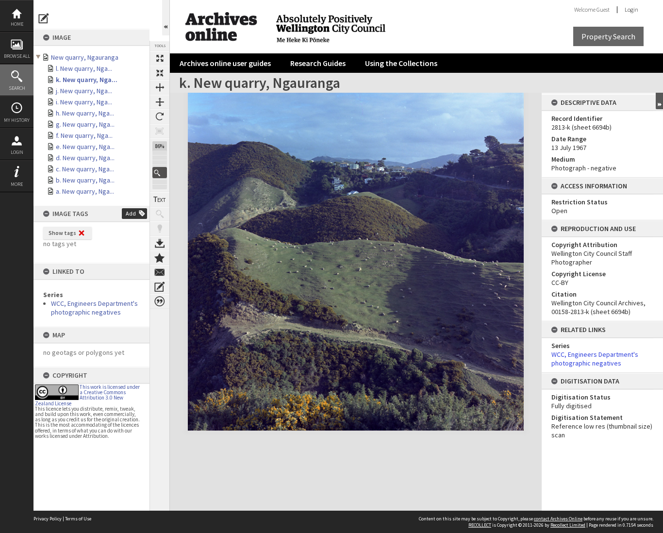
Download (159, 243)
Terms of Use (78, 519)
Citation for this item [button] (159, 301)
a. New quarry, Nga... (85, 191)
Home (17, 24)
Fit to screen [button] (159, 73)
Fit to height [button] (159, 102)
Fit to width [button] (159, 87)
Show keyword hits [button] (159, 214)
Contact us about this (159, 272)
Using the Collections (401, 63)
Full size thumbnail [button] (159, 58)
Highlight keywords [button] (159, 228)
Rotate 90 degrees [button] (159, 116)
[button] (159, 172)
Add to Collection (159, 257)
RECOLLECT (479, 525)
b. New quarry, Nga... (85, 180)
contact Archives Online (558, 519)
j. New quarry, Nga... (84, 90)
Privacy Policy (47, 519)
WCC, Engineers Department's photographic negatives (94, 307)
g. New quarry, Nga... (85, 124)
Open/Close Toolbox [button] (165, 17)
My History (17, 120)
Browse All (17, 56)
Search (17, 88)
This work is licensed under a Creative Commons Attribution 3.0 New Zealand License (87, 395)
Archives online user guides (225, 63)
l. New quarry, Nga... (84, 68)
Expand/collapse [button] (659, 101)
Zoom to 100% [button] (159, 131)
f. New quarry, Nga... (84, 135)
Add (131, 213)
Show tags (62, 232)
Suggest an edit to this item (43, 18)
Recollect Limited (567, 525)
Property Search (608, 36)
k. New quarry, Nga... (86, 79)
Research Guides (318, 63)
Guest (603, 9)
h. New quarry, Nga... (85, 113)
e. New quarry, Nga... (85, 146)
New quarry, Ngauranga (84, 57)
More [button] (17, 184)
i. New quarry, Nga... (84, 102)
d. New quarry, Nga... (85, 157)
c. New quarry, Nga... (85, 169)
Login (17, 152)
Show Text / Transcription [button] (159, 199)
